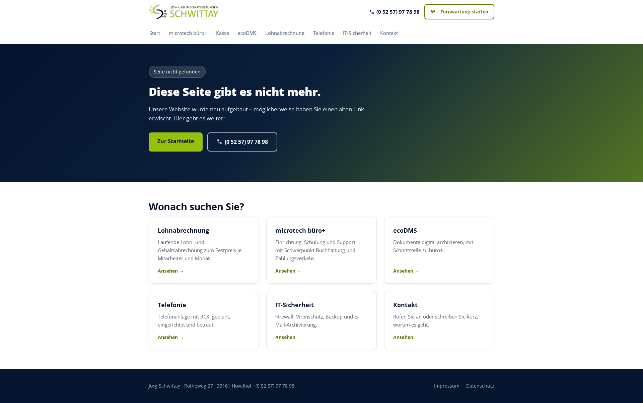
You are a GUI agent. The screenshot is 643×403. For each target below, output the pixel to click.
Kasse (222, 33)
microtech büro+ (188, 33)
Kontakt (389, 33)
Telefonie (323, 33)
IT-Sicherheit (357, 33)
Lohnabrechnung (284, 33)
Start (154, 33)
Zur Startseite (175, 141)
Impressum (446, 386)
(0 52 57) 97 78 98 (398, 11)
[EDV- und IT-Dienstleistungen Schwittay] (184, 11)
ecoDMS (247, 33)
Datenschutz (480, 386)
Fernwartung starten (464, 11)
